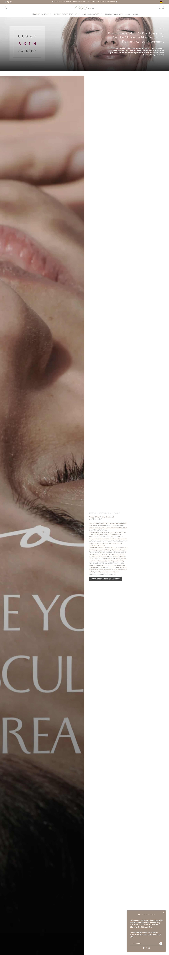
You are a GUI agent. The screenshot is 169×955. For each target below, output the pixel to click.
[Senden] (160, 943)
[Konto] (160, 8)
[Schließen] (164, 913)
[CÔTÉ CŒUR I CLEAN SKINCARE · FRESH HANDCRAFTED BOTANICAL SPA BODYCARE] (84, 7)
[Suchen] (6, 8)
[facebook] (5, 2)
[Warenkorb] (163, 8)
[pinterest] (11, 2)
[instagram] (8, 2)
